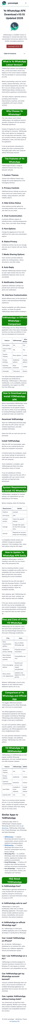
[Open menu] (25, 3)
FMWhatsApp (9, 845)
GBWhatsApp (8, 837)
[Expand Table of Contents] (24, 53)
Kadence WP (15, 1021)
